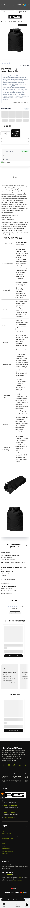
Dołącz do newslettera (9, 874)
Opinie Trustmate (6, 833)
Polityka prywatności (7, 851)
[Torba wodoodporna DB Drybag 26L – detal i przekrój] (15, 519)
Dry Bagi (20, 21)
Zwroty (3, 843)
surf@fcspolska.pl (9, 817)
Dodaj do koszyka (16, 133)
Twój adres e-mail (7, 872)
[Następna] (28, 5)
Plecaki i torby (12, 21)
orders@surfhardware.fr (8, 579)
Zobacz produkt (13, 656)
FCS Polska (4, 21)
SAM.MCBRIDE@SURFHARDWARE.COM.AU (13, 563)
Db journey (25, 65)
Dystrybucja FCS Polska (8, 838)
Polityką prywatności (17, 880)
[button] (15, 545)
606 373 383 (23, 12)
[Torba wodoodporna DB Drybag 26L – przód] (15, 485)
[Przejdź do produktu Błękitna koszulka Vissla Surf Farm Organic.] (13, 713)
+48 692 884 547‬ (10, 813)
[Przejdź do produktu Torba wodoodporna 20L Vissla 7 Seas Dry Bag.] (13, 639)
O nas (3, 841)
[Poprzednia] (1, 5)
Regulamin (5, 853)
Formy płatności (6, 848)
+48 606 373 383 (10, 806)
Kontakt (4, 846)
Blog (3, 831)
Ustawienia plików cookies (9, 836)
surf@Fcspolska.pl (6, 593)
